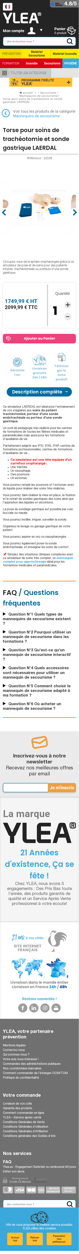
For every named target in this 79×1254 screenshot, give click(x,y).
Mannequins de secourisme (36, 116)
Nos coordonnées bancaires (22, 1068)
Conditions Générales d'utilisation (25, 1127)
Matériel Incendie (65, 54)
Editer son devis (13, 1171)
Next (74, 212)
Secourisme (52, 63)
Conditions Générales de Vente (24, 1122)
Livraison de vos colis (17, 1104)
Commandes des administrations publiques (32, 1064)
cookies (50, 1228)
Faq (7, 1162)
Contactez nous (14, 1050)
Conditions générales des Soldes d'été (29, 1136)
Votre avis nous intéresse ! (20, 1059)
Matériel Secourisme (37, 53)
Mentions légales (14, 1045)
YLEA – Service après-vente (22, 1117)
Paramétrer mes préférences (59, 1239)
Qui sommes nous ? (16, 1055)
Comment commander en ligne (23, 1113)
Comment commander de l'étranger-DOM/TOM (35, 1073)
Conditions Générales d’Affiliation (25, 1131)
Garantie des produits (17, 1108)
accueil (27, 92)
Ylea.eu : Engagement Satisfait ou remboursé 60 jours (39, 1167)
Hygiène (70, 63)
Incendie (32, 63)
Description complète (37, 392)
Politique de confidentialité (21, 1078)
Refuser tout (34, 1239)
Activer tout (15, 1239)
